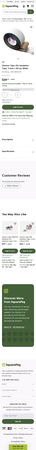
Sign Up (18, 421)
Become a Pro (16, 90)
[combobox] (15, 11)
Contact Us (30, 1)
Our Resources (18, 327)
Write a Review (14, 186)
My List (17, 1)
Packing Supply (17, 19)
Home (4, 19)
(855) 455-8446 (12, 380)
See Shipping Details (8, 124)
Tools (9, 19)
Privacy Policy (18, 438)
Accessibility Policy (18, 441)
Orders (23, 1)
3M (25, 19)
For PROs (10, 1)
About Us (7, 327)
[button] (18, 447)
